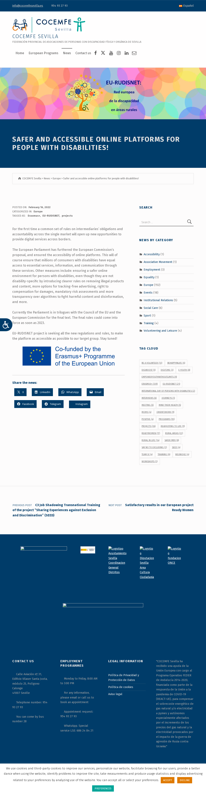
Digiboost (149, 370)
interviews (149, 398)
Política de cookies (120, 687)
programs (167, 419)
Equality (149, 277)
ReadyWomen (151, 433)
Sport (147, 315)
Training (149, 323)
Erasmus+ (34, 215)
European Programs (43, 53)
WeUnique (182, 454)
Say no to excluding (154, 447)
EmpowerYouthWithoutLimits (159, 377)
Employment (152, 269)
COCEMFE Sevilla (35, 36)
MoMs (146, 412)
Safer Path (172, 440)
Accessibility (152, 254)
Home (19, 53)
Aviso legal (115, 694)
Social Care (151, 307)
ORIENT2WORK (165, 412)
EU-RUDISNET (50, 215)
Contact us (83, 53)
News (67, 53)
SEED (176, 447)
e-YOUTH (184, 370)
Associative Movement (158, 262)
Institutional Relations (158, 300)
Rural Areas (174, 433)
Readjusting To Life (173, 426)
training (164, 454)
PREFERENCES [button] (103, 788)
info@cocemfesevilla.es (27, 5)
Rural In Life (150, 440)
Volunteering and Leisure (160, 330)
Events (148, 292)
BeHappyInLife (176, 363)
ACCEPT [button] (167, 780)
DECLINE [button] (185, 780)
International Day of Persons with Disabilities (168, 391)
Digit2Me (167, 370)
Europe (38, 211)
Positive (147, 419)
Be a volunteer (152, 363)
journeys (168, 398)
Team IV (147, 454)
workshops (150, 461)
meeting (147, 405)
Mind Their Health (170, 405)
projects (67, 215)
